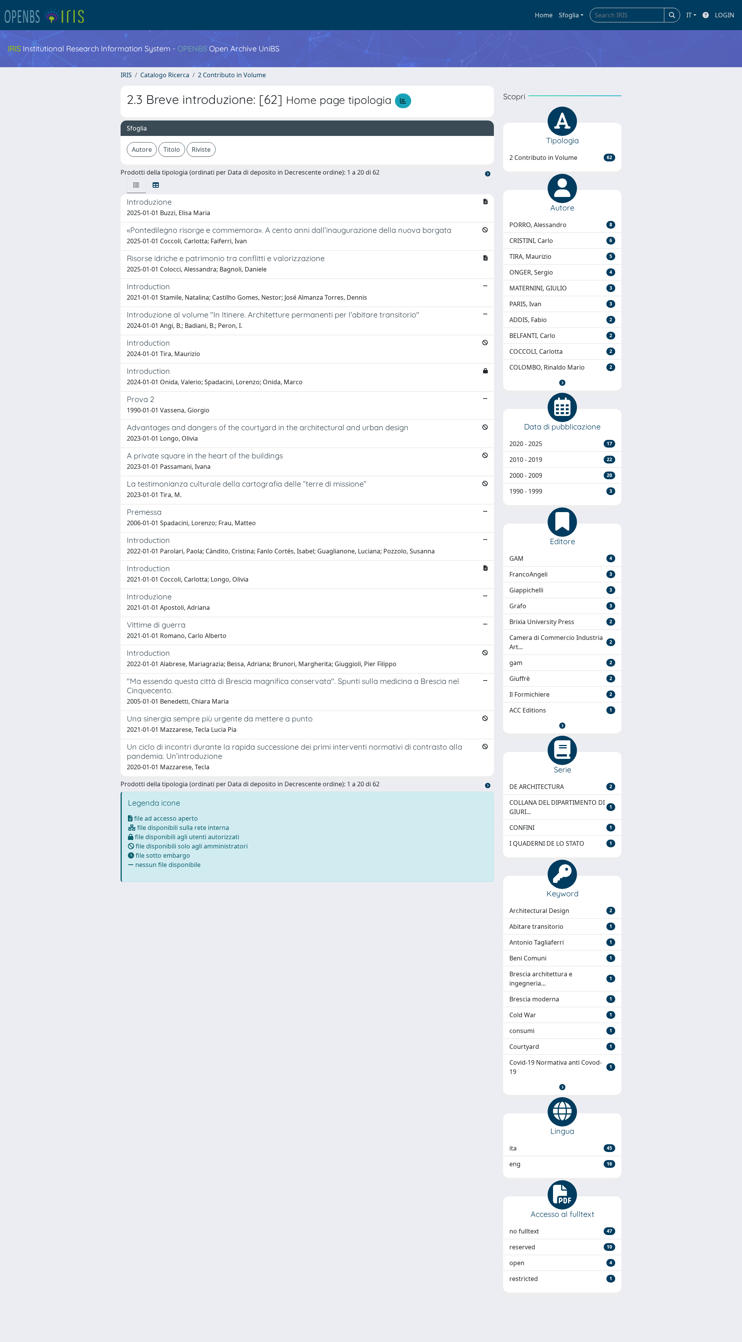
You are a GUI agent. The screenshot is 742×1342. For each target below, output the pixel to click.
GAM (560, 558)
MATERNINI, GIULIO (560, 288)
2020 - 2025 (560, 443)
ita (560, 1148)
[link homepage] (47, 15)
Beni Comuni (560, 958)
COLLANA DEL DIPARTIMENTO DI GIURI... (560, 807)
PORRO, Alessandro (560, 225)
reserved (560, 1247)
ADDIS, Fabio (560, 320)
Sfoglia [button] (569, 15)
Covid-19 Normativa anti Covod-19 (560, 1067)
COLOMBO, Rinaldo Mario (560, 367)
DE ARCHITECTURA (560, 786)
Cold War (560, 1015)
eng (560, 1164)
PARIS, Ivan (560, 304)
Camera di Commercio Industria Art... (560, 642)
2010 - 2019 (560, 459)
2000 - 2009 (560, 475)
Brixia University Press (560, 622)
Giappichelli (560, 590)
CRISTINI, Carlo (560, 240)
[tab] (136, 185)
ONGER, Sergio (560, 272)
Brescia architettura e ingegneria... (560, 978)
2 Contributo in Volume (232, 75)
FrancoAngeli (560, 574)
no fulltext (560, 1231)
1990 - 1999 (560, 491)
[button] (562, 382)
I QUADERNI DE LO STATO (560, 843)
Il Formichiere (560, 694)
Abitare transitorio (560, 926)
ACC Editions (560, 710)
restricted (560, 1278)
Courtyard (560, 1046)
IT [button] (689, 15)
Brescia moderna (560, 999)
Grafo (560, 606)
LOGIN (724, 15)
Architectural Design (560, 910)
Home (544, 15)
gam (560, 662)
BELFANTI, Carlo (560, 335)
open (560, 1263)
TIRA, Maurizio (560, 256)
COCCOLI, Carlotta (560, 351)
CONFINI (560, 827)
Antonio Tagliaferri (560, 942)
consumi (560, 1030)
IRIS (126, 75)
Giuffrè (560, 678)
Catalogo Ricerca (164, 75)
